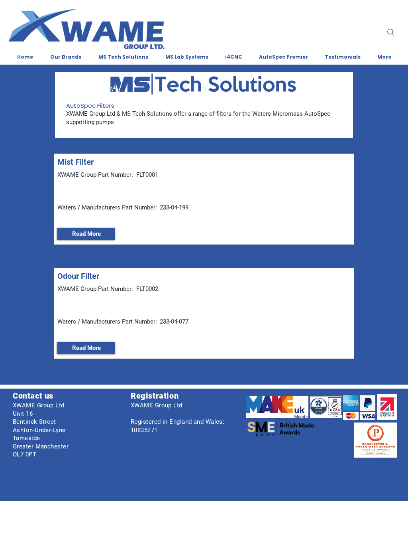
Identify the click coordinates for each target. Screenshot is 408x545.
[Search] (390, 32)
